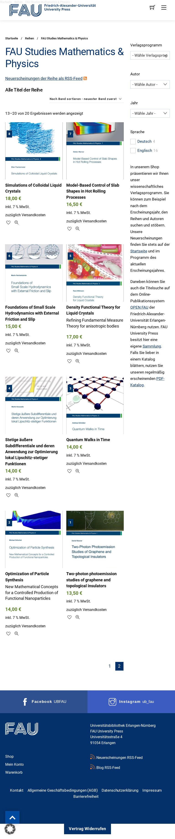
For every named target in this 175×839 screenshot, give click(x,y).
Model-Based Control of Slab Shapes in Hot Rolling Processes (92, 191)
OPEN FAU (139, 307)
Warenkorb (14, 772)
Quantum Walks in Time (88, 439)
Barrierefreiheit (85, 796)
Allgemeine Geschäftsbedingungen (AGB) (63, 790)
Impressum (152, 790)
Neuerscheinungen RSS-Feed (119, 757)
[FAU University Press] (57, 10)
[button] (10, 829)
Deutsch (144, 141)
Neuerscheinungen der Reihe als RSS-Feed (43, 78)
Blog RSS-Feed (107, 767)
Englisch (144, 150)
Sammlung (152, 346)
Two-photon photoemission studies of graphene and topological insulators (91, 580)
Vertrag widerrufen (87, 828)
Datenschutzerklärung (120, 790)
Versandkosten (34, 215)
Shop (9, 756)
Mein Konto (14, 764)
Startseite (138, 251)
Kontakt (16, 790)
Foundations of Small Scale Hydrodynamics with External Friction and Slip (32, 313)
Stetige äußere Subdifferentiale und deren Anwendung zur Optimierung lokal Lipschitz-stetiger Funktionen (31, 451)
